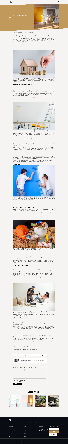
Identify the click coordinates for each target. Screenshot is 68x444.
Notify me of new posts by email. (18, 381)
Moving (25, 433)
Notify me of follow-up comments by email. (19, 380)
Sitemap (10, 436)
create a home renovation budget (34, 78)
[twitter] (26, 355)
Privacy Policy (11, 433)
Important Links (11, 426)
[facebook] (17, 355)
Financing (25, 430)
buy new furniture (21, 143)
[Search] (57, 1)
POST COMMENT (17, 383)
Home (14, 32)
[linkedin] (34, 355)
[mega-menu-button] (58, 2)
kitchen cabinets (35, 138)
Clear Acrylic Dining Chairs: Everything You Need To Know (14, 408)
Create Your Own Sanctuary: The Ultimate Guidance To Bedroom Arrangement (53, 409)
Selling (25, 436)
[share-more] (42, 355)
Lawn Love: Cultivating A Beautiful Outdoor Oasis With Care (40, 408)
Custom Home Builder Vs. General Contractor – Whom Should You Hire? (25, 349)
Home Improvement (20, 32)
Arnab (19, 359)
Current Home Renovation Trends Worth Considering (22, 346)
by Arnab (10, 19)
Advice (16, 32)
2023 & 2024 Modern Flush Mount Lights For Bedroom (26, 408)
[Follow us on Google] (53, 434)
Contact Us (10, 430)
